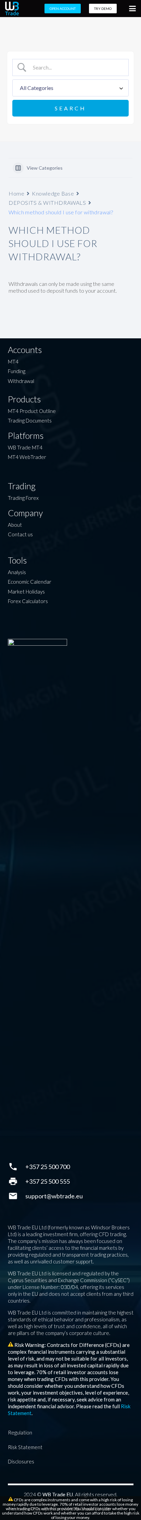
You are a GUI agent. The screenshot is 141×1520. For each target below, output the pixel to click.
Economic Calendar (29, 582)
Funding (16, 371)
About (15, 525)
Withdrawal (21, 381)
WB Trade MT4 (25, 447)
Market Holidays (26, 591)
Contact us (20, 534)
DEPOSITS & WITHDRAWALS (47, 202)
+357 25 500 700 (47, 1166)
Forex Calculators (28, 601)
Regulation (20, 1432)
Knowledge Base (53, 193)
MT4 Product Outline (32, 411)
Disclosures (21, 1461)
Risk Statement (25, 1447)
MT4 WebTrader (27, 457)
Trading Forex (23, 498)
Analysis (17, 572)
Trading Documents (30, 420)
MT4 (13, 361)
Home (16, 193)
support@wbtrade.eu (54, 1196)
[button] (132, 8)
